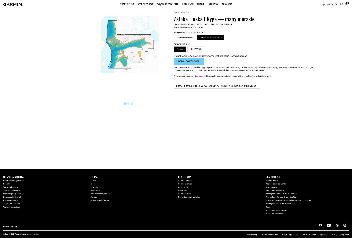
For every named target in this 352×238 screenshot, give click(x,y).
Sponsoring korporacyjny (276, 210)
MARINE (200, 4)
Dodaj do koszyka (188, 61)
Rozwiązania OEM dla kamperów (280, 204)
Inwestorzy (95, 187)
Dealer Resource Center (276, 184)
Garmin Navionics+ (185, 38)
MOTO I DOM (188, 4)
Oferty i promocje (11, 200)
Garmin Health (272, 181)
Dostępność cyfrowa (340, 234)
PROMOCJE (227, 4)
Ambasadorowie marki (275, 213)
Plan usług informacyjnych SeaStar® (282, 197)
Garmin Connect (185, 181)
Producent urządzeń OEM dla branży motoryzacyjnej (288, 200)
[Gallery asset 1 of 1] (130, 44)
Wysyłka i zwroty (10, 187)
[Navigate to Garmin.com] (13, 4)
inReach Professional (275, 190)
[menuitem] (327, 4)
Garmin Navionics (181, 12)
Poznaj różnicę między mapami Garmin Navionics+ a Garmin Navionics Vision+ (217, 85)
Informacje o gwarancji (13, 194)
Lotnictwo (213, 4)
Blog (93, 184)
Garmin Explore (184, 194)
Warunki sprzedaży (11, 207)
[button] (190, 32)
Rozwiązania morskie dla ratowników (282, 194)
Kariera (94, 197)
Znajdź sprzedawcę (11, 204)
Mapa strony (252, 234)
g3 (269, 76)
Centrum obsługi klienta (13, 181)
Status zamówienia (11, 190)
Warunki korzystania (270, 234)
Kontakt (6, 184)
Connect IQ (183, 187)
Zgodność (324, 234)
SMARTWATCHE (127, 4)
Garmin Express (238, 55)
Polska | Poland (10, 227)
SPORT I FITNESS (145, 4)
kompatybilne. (205, 76)
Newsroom (95, 190)
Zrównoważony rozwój (100, 194)
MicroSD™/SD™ (196, 49)
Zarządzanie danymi (12, 197)
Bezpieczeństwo (309, 234)
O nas (93, 181)
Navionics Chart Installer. (189, 197)
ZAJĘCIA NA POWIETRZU (168, 4)
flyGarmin (182, 190)
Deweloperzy (271, 187)
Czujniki (269, 207)
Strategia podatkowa (100, 200)
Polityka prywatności (290, 234)
